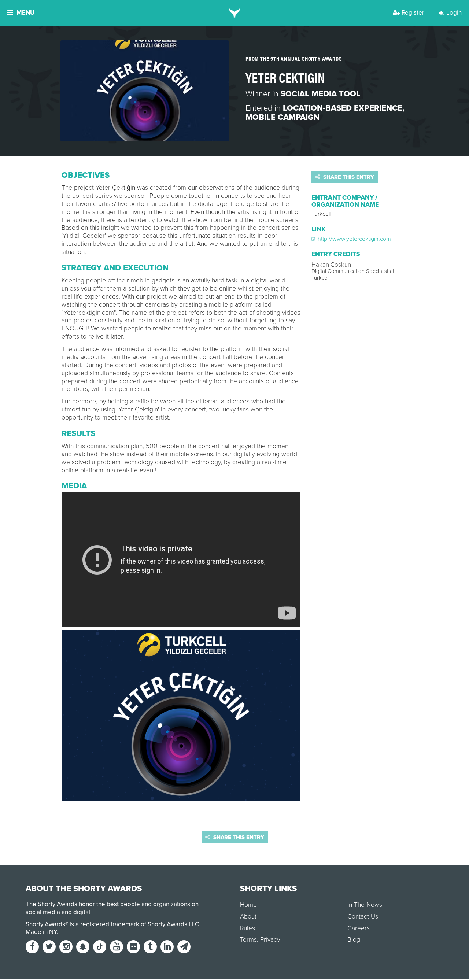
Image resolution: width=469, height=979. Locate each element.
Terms (248, 939)
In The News (364, 905)
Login (454, 12)
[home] (235, 13)
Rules (247, 928)
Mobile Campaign (282, 117)
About (248, 916)
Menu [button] (25, 12)
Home (248, 905)
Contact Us (362, 916)
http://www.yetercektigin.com (353, 239)
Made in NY (41, 932)
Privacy (270, 939)
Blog (353, 939)
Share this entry (348, 177)
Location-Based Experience (342, 108)
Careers (358, 928)
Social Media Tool (321, 94)
